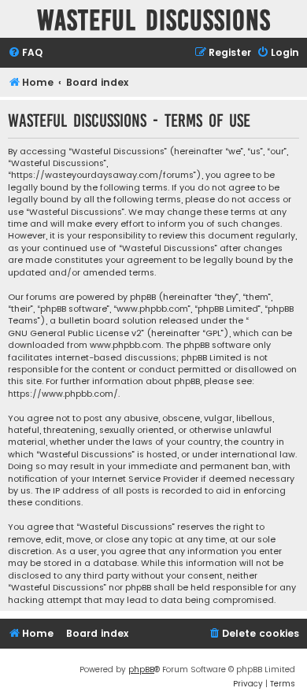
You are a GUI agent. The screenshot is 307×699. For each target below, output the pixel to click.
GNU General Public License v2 (75, 333)
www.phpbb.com (125, 345)
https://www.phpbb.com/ (63, 394)
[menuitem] (25, 53)
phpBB (141, 669)
